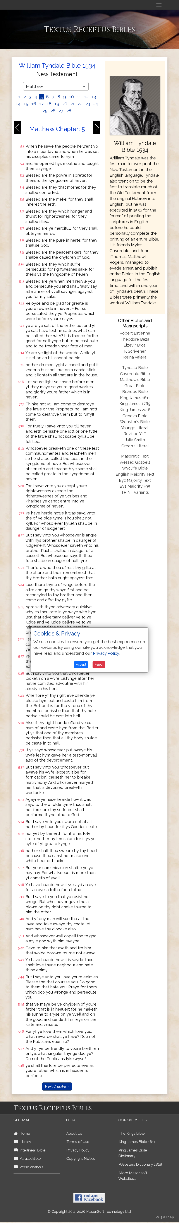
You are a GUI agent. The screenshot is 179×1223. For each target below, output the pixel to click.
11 (79, 96)
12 (86, 96)
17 (41, 103)
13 (94, 96)
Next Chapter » (57, 1086)
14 (18, 103)
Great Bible (135, 385)
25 (45, 110)
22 (80, 103)
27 (61, 110)
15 (26, 103)
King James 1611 (135, 397)
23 (87, 103)
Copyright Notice (80, 1158)
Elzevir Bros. (135, 345)
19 (56, 103)
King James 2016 (135, 409)
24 (95, 103)
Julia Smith (135, 439)
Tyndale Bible (135, 367)
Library (24, 1141)
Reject (99, 664)
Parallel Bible (29, 1158)
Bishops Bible (135, 391)
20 (64, 103)
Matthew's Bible (135, 379)
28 (68, 110)
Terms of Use (77, 1141)
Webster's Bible (135, 421)
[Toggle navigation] (159, 5)
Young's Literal (134, 427)
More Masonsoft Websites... (132, 1176)
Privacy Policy (77, 1150)
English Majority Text (135, 474)
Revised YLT (135, 433)
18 (49, 103)
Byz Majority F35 (135, 486)
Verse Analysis (30, 1167)
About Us (74, 1133)
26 (53, 110)
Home (24, 1133)
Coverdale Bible (135, 373)
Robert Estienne (135, 333)
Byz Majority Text (135, 480)
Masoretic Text (135, 456)
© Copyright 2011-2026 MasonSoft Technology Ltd (89, 1211)
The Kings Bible (132, 1133)
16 (33, 103)
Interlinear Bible (32, 1150)
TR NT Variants (135, 492)
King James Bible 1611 (137, 1141)
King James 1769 (134, 403)
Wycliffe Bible (135, 468)
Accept (81, 664)
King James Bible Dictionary (132, 1153)
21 (72, 103)
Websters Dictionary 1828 (140, 1164)
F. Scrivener (135, 351)
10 (71, 96)
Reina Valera (134, 357)
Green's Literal (135, 446)
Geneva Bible (135, 415)
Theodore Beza (134, 339)
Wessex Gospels (134, 462)
